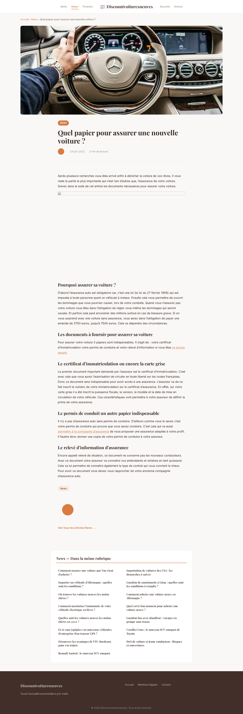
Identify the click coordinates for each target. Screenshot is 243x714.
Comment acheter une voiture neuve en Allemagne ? (151, 596)
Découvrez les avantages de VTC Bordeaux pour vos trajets (84, 643)
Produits (88, 6)
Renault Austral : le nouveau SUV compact (84, 653)
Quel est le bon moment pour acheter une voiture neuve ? (152, 608)
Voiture (178, 6)
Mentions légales (147, 684)
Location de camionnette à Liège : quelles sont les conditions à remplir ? (154, 584)
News (74, 6)
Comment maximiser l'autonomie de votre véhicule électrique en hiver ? (84, 608)
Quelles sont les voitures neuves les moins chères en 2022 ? (84, 619)
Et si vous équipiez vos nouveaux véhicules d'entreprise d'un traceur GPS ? (85, 631)
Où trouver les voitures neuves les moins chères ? (83, 596)
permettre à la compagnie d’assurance (83, 431)
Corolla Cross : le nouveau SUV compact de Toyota (153, 631)
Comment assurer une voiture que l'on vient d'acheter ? (85, 572)
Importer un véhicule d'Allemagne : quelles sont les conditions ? (85, 584)
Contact (166, 684)
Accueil (24, 19)
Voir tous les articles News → (77, 527)
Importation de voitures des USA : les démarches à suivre (149, 572)
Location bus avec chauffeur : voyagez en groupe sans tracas (151, 619)
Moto (64, 6)
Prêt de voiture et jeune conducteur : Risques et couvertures (154, 643)
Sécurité (165, 6)
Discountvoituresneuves (126, 6)
